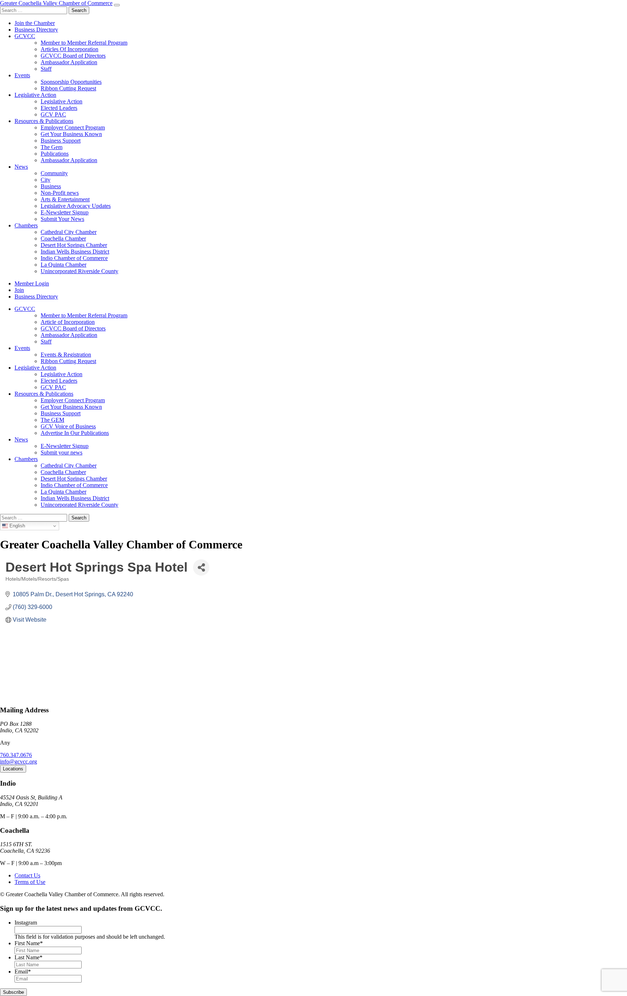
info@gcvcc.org (18, 761)
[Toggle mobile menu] (117, 5)
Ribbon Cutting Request (68, 88)
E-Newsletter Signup (65, 212)
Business (51, 186)
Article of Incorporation (68, 322)
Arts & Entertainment (65, 199)
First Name (29, 943)
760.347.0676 (16, 755)
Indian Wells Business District (75, 251)
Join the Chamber (35, 23)
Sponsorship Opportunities (71, 82)
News (21, 167)
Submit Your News (62, 219)
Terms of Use (30, 882)
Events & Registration (66, 354)
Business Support (61, 140)
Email (23, 971)
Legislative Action (35, 95)
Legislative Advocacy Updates (76, 206)
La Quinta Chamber (63, 265)
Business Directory (36, 29)
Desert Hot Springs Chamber (74, 245)
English (16, 525)
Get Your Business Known (71, 134)
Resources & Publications (44, 121)
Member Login (32, 283)
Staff (46, 69)
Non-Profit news (60, 193)
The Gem (51, 147)
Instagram (26, 922)
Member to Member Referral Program (84, 43)
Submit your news (61, 452)
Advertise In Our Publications (75, 433)
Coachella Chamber (63, 238)
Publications (55, 154)
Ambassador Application (69, 62)
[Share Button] (201, 567)
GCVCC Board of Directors (73, 56)
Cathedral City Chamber (69, 232)
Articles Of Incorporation (69, 49)
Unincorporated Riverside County (79, 271)
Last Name (28, 957)
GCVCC (25, 36)
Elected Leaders (59, 108)
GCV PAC (53, 114)
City (45, 180)
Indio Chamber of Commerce (74, 258)
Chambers (26, 225)
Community (54, 173)
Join (19, 290)
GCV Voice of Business (68, 426)
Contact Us (27, 875)
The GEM (52, 420)
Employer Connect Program (73, 127)
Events (22, 75)
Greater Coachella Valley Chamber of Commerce (56, 3)
